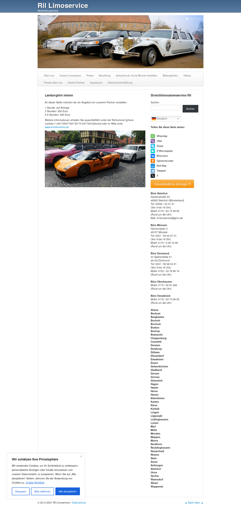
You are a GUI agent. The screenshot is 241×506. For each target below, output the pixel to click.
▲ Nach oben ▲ (194, 502)
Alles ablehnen (42, 491)
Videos (187, 75)
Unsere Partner (76, 82)
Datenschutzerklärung (120, 82)
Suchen (155, 102)
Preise (90, 75)
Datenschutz (79, 502)
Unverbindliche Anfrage (171, 184)
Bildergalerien (170, 75)
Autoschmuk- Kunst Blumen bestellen (136, 75)
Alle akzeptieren (68, 491)
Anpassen (20, 491)
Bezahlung (105, 75)
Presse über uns (53, 82)
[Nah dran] (81, 456)
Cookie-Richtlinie (35, 482)
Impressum (96, 82)
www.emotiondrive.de (57, 127)
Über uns (49, 75)
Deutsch (161, 118)
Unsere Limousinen (70, 75)
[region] (46, 476)
